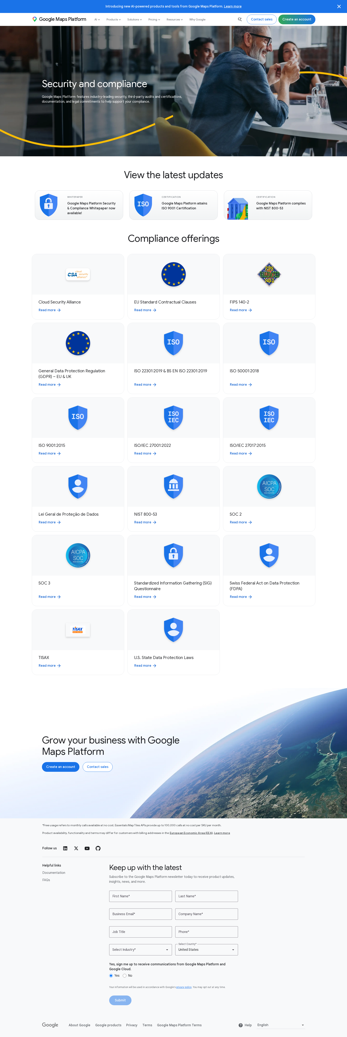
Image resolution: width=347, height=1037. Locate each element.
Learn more (233, 6)
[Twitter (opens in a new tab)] (76, 848)
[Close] (339, 6)
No (130, 976)
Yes (117, 976)
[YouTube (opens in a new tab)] (87, 848)
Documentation (53, 873)
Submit (120, 1000)
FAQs (46, 880)
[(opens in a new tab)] (50, 1025)
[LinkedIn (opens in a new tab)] (65, 848)
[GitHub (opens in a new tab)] (98, 848)
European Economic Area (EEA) (191, 833)
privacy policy (184, 987)
